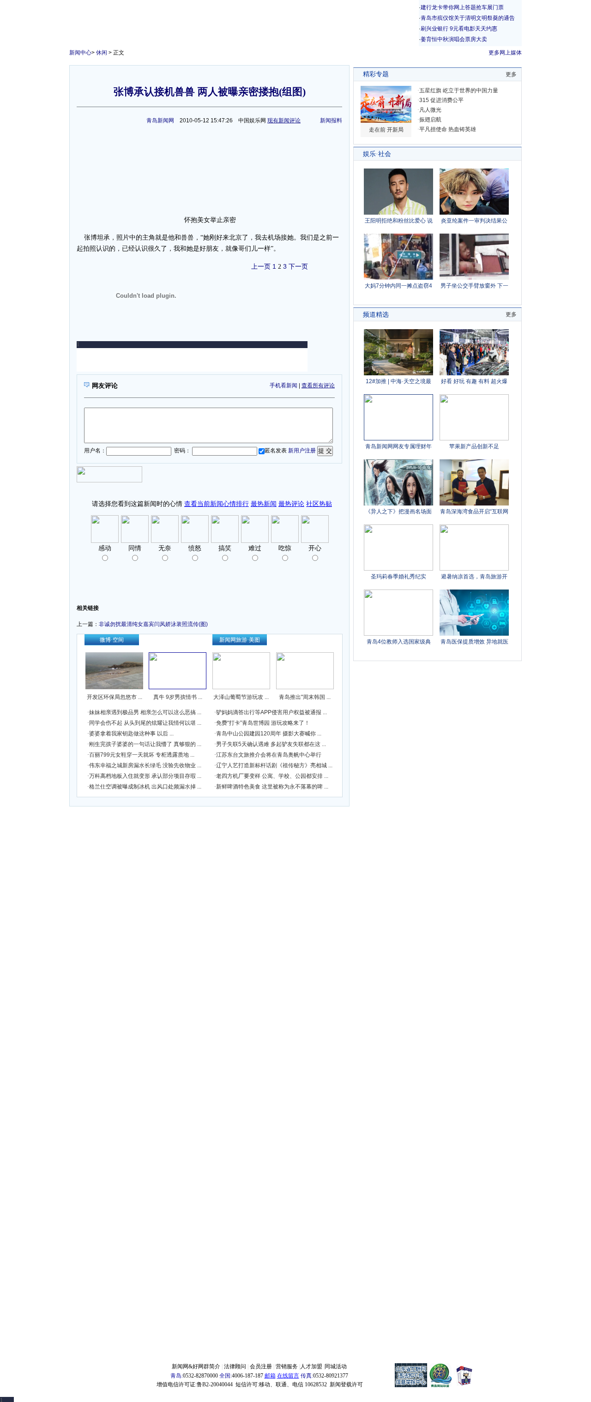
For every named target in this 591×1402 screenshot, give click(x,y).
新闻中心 (80, 52)
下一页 (298, 266)
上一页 (261, 266)
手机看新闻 (283, 385)
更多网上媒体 (505, 52)
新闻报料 (331, 120)
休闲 (101, 52)
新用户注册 (302, 450)
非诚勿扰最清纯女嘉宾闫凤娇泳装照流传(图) (153, 624)
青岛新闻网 (160, 120)
